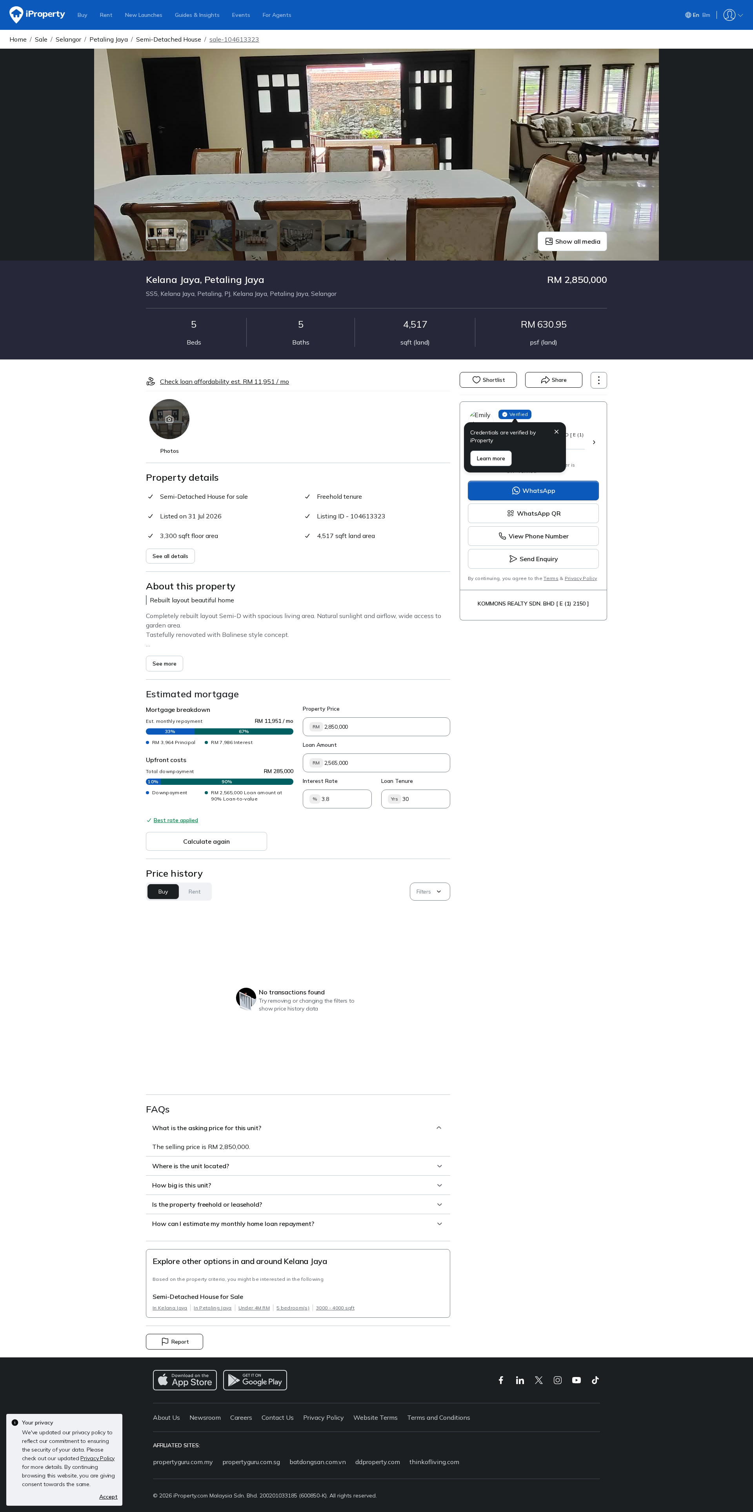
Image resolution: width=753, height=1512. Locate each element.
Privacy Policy (581, 578)
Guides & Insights (197, 14)
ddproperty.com (377, 1462)
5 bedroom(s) (292, 1308)
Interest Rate (320, 780)
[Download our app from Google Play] (255, 1380)
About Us (166, 1417)
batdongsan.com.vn (317, 1462)
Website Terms (375, 1417)
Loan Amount (320, 744)
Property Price (321, 708)
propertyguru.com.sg (251, 1462)
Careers (241, 1417)
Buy (82, 14)
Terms (551, 578)
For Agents (277, 14)
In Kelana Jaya (170, 1308)
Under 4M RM (254, 1308)
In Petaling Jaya (212, 1308)
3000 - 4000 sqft (335, 1308)
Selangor (68, 39)
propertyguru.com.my (183, 1462)
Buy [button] (163, 891)
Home (18, 39)
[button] (556, 432)
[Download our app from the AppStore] (185, 1380)
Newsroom (205, 1417)
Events (241, 14)
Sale (41, 39)
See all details (170, 556)
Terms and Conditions (438, 1417)
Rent (106, 14)
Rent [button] (194, 891)
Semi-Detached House (168, 39)
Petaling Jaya (108, 39)
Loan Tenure (397, 780)
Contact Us (278, 1417)
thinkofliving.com (434, 1462)
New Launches (143, 14)
